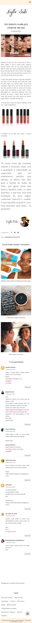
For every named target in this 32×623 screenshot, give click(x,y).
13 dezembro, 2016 (10, 369)
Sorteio (19, 612)
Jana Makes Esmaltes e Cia (14, 379)
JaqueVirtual (10, 392)
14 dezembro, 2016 (10, 431)
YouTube (4, 615)
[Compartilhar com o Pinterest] (18, 232)
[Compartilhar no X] (14, 232)
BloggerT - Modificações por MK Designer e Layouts (20, 621)
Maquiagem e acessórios (12, 237)
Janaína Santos (10, 367)
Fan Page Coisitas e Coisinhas (14, 449)
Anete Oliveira (10, 429)
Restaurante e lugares (8, 612)
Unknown (9, 485)
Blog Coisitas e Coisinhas (13, 447)
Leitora (12, 601)
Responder (27, 387)
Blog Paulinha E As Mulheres (15, 540)
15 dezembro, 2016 (10, 487)
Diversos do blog (7, 597)
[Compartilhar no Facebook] (11, 232)
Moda (3, 605)
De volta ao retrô (11, 513)
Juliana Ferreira (11, 460)
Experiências (18, 597)
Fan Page (8, 383)
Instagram (9, 381)
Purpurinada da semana (9, 608)
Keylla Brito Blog (10, 620)
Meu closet (20, 601)
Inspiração (5, 601)
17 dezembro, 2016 (10, 542)
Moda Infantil (11, 605)
